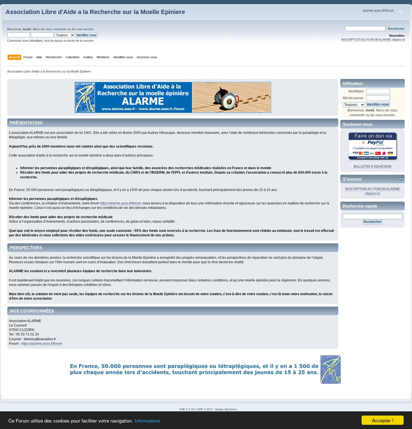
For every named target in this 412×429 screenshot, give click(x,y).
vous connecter (56, 29)
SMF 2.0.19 (187, 409)
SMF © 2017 (205, 409)
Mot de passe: (353, 98)
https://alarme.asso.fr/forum (120, 203)
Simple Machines (226, 409)
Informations (148, 420)
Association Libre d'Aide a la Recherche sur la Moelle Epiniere (95, 11)
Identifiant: (356, 91)
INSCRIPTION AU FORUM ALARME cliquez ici (373, 39)
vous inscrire (85, 29)
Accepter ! (383, 420)
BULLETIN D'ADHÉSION (373, 167)
